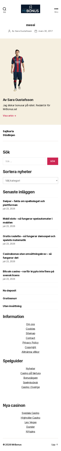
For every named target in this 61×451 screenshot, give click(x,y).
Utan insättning (12, 306)
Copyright (30, 347)
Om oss (30, 324)
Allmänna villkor (30, 351)
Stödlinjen (9, 135)
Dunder (30, 426)
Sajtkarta (8, 131)
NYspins (30, 431)
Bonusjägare (30, 377)
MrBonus (16, 444)
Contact (30, 338)
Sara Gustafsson (23, 31)
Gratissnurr (10, 298)
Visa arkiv (9, 115)
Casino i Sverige (30, 387)
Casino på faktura (30, 373)
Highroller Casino (30, 417)
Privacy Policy (30, 342)
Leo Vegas (31, 422)
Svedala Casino (30, 413)
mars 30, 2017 (45, 31)
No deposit (9, 290)
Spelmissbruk (30, 382)
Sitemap (30, 333)
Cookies (30, 328)
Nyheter (30, 368)
